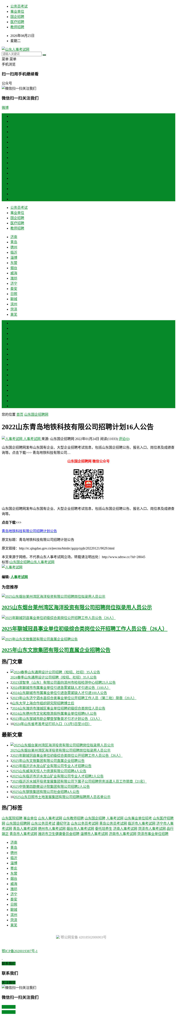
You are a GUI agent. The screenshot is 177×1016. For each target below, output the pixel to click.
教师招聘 (17, 27)
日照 (13, 178)
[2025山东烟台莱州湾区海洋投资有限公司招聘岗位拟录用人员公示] (88, 596)
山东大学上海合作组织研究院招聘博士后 (43, 703)
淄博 (13, 142)
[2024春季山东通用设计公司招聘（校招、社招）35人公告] (92, 671)
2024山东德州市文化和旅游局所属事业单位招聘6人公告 (54, 713)
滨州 (13, 188)
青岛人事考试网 (25, 828)
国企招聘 (17, 17)
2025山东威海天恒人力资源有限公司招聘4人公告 (49, 771)
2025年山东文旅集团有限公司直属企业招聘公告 (56, 650)
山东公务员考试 (43, 823)
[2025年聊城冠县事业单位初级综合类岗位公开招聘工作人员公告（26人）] (88, 617)
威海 (13, 157)
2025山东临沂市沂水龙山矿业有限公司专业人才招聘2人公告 (58, 776)
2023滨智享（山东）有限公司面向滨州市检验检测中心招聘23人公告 (64, 682)
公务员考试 (19, 6)
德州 (13, 132)
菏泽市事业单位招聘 (152, 834)
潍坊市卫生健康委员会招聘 (58, 834)
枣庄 (13, 349)
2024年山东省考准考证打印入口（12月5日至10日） (53, 724)
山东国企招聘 (19, 562)
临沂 (13, 137)
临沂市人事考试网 (141, 823)
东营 (13, 147)
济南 (13, 121)
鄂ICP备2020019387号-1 (20, 951)
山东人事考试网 (42, 562)
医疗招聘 (17, 22)
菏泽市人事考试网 (152, 828)
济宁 (13, 168)
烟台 (13, 152)
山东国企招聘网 (36, 414)
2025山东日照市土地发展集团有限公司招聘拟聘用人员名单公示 (62, 797)
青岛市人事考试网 (23, 834)
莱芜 (13, 199)
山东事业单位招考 (138, 818)
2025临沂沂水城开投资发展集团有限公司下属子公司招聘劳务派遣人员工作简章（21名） (79, 781)
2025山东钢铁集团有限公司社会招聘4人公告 (45, 792)
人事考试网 (31, 439)
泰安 (13, 173)
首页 (13, 116)
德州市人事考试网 (52, 828)
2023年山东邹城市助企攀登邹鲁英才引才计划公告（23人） (57, 719)
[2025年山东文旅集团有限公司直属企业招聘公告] (88, 638)
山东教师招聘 (73, 818)
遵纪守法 (63, 823)
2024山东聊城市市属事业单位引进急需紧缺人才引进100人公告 (59, 693)
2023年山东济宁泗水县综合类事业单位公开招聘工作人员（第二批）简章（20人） (74, 698)
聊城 (13, 183)
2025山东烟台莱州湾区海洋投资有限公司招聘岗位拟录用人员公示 (77, 607)
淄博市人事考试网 (94, 834)
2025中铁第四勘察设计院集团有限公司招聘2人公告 (51, 786)
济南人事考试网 (125, 828)
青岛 (13, 126)
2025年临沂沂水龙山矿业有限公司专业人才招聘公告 (52, 766)
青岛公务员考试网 (113, 823)
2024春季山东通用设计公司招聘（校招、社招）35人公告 (53, 677)
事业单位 (17, 11)
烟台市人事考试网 (80, 828)
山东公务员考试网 (84, 823)
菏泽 (13, 194)
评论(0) (124, 439)
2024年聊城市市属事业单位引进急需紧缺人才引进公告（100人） (61, 688)
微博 (5, 107)
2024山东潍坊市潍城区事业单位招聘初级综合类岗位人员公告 (58, 708)
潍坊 (13, 163)
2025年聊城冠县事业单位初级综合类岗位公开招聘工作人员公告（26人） (85, 629)
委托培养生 (103, 828)
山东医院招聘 (12, 818)
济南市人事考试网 (122, 834)
